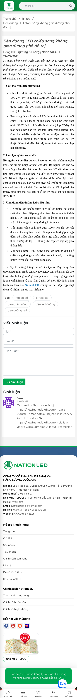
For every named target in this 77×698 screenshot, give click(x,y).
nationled (22, 297)
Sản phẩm (9, 545)
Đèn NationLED (12, 579)
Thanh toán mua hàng (16, 595)
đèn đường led (17, 310)
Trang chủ (9, 18)
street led (42, 297)
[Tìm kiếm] (71, 6)
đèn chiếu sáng (18, 304)
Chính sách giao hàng (15, 609)
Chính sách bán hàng (15, 558)
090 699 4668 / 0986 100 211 (29, 509)
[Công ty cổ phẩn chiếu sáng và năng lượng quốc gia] (9, 6)
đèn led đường (45, 304)
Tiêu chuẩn (9, 551)
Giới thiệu (8, 538)
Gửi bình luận (14, 382)
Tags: (6, 297)
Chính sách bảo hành (15, 602)
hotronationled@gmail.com (26, 505)
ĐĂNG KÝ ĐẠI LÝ (12, 572)
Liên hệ (7, 565)
